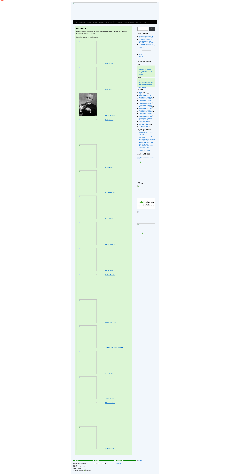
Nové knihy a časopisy (144, 124)
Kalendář (89, 22)
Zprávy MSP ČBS (110, 22)
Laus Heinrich (109, 218)
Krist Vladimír (109, 167)
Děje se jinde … (143, 94)
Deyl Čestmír (109, 63)
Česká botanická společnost (146, 36)
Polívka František (110, 275)
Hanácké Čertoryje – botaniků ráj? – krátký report (146, 143)
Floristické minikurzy (144, 121)
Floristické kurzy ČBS (144, 119)
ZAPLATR (141, 53)
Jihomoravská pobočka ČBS (146, 38)
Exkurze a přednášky (98, 22)
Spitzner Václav (109, 373)
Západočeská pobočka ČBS (146, 44)
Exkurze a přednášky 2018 (145, 105)
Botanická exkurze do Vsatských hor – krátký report (147, 140)
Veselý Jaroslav (109, 398)
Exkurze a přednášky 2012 (145, 95)
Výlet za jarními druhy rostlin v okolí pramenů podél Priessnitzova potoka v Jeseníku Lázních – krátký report (147, 148)
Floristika (119, 22)
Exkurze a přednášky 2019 (145, 107)
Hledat (152, 29)
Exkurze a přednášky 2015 (145, 100)
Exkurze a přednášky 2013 (145, 97)
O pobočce (82, 22)
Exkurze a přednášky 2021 (145, 110)
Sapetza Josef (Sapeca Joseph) (114, 347)
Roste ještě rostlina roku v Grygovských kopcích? (146, 83)
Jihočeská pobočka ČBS (145, 41)
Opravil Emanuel (110, 244)
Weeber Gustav (109, 448)
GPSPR (141, 56)
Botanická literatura (129, 22)
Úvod (76, 22)
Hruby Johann (109, 120)
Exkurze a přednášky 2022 (145, 111)
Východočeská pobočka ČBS (146, 42)
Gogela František (110, 115)
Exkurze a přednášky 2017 (145, 103)
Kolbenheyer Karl (110, 192)
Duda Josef (108, 89)
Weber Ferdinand (110, 403)
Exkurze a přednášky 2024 (145, 115)
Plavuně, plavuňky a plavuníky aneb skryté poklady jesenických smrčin (145, 72)
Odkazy (145, 22)
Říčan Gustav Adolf (110, 322)
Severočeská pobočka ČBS (145, 39)
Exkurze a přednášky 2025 (145, 116)
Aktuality (141, 92)
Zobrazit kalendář (141, 87)
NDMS (140, 54)
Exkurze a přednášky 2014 (145, 98)
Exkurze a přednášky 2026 (145, 118)
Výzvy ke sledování (143, 126)
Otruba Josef (109, 270)
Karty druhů (142, 123)
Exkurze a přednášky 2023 (145, 113)
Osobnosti (138, 22)
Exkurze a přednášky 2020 (145, 108)
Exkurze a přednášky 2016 (145, 102)
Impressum (118, 463)
